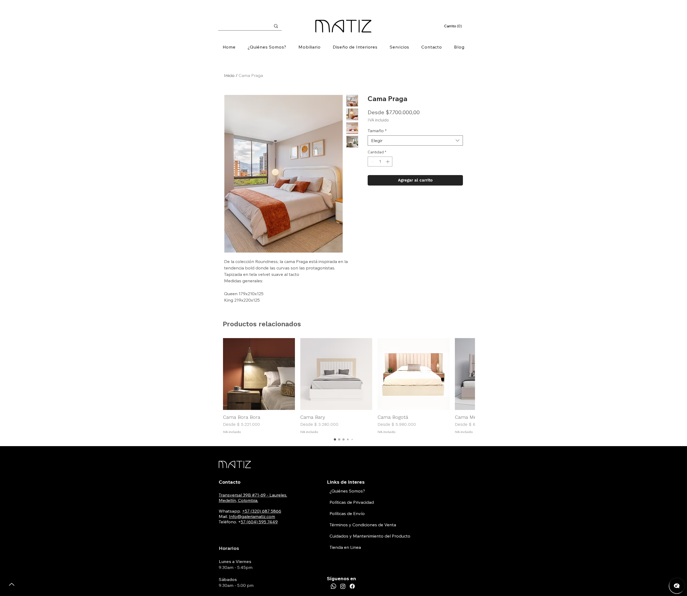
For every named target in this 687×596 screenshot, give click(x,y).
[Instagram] (342, 586)
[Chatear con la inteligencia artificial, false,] (676, 585)
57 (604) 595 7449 (259, 521)
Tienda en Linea (345, 547)
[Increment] (388, 161)
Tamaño (377, 130)
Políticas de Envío (347, 513)
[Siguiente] (469, 374)
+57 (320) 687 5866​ (261, 511)
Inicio (229, 75)
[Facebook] (352, 586)
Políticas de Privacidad (352, 502)
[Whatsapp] (333, 586)
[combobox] (415, 140)
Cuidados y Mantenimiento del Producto (370, 536)
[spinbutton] (380, 161)
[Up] (11, 584)
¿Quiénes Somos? (347, 491)
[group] (343, 386)
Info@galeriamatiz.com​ (252, 516)
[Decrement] (371, 161)
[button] (453, 26)
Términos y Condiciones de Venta (363, 524)
